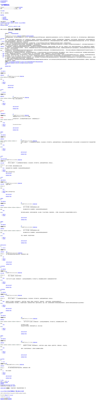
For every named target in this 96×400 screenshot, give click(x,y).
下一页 (7, 381)
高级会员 (2, 75)
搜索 (11, 21)
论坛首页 (4, 17)
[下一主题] (18, 26)
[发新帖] (6, 25)
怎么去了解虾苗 (22, 22)
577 (3, 92)
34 (1, 269)
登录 (11, 385)
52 (2, 41)
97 (3, 51)
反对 (13, 85)
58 (3, 247)
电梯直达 (7, 33)
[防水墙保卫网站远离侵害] (15, 391)
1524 (3, 134)
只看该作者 (22, 76)
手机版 (5, 391)
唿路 (1, 68)
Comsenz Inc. (7, 396)
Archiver (2, 391)
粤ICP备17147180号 (20, 391)
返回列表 (2, 25)
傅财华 (1, 198)
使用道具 (7, 66)
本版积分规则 (3, 388)
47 (1, 71)
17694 (4, 122)
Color (2, 384)
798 (4, 71)
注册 (20, 8)
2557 (5, 92)
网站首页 (4, 18)
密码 (1, 8)
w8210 (1, 156)
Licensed (11, 395)
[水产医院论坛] (4, 5)
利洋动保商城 (5, 19)
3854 (5, 134)
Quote (9, 384)
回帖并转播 (13, 388)
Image (5, 384)
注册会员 (2, 46)
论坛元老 (2, 162)
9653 (5, 158)
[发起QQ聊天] (1, 146)
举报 (10, 66)
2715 (3, 158)
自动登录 (17, 7)
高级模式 (2, 383)
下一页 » (2, 380)
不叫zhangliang (3, 244)
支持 (11, 85)
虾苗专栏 (12, 22)
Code (11, 384)
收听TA (4, 82)
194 (1, 113)
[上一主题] (13, 26)
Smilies (13, 384)
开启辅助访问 (3, 2)
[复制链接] (10, 32)
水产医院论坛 (3, 22)
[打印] (9, 26)
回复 (6, 64)
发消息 (4, 83)
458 (3, 269)
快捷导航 (2, 15)
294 (3, 71)
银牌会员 (2, 96)
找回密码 (21, 7)
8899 (5, 269)
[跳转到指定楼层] (14, 33)
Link (7, 384)
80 (1, 134)
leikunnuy (2, 110)
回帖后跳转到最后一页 (21, 388)
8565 (3, 113)
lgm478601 (2, 38)
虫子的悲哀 (2, 266)
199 (4, 247)
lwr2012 (1, 89)
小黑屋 (8, 391)
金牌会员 (2, 138)
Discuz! (6, 395)
